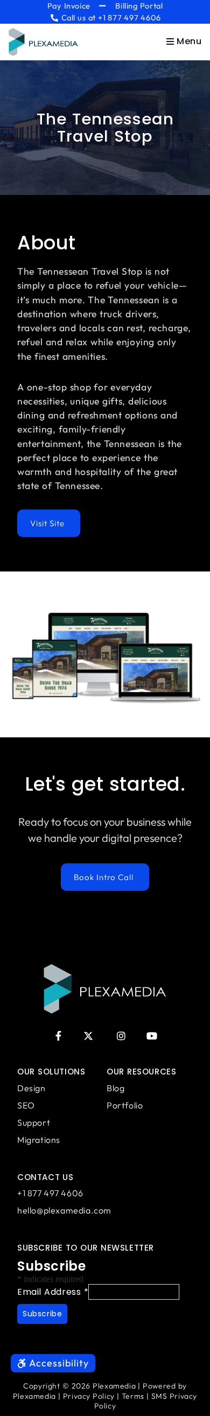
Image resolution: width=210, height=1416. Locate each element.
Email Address (52, 1292)
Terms (133, 1396)
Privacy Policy (89, 1396)
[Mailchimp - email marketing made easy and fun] (76, 1342)
